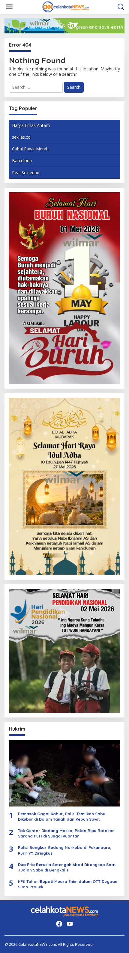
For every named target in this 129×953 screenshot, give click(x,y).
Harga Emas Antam (31, 125)
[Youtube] (70, 924)
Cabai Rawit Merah (30, 149)
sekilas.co (21, 137)
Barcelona (22, 160)
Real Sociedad (25, 172)
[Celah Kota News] (65, 6)
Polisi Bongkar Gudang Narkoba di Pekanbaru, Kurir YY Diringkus (64, 850)
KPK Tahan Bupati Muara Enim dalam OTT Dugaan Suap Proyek (67, 884)
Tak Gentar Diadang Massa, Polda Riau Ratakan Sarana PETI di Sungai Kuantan (66, 833)
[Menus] (9, 7)
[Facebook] (59, 924)
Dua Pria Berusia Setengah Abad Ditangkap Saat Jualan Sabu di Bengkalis (67, 867)
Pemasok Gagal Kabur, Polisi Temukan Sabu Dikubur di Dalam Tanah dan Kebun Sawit (61, 816)
